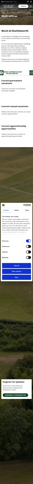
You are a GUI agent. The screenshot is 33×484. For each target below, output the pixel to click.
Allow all (16, 265)
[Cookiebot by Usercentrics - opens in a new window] (23, 205)
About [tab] (27, 210)
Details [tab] (16, 210)
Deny (16, 277)
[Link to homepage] (8, 6)
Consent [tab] (6, 210)
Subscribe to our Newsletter (15, 395)
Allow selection (16, 271)
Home (3, 13)
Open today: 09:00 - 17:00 (9, 1)
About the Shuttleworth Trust (16, 13)
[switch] (28, 246)
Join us (29, 13)
